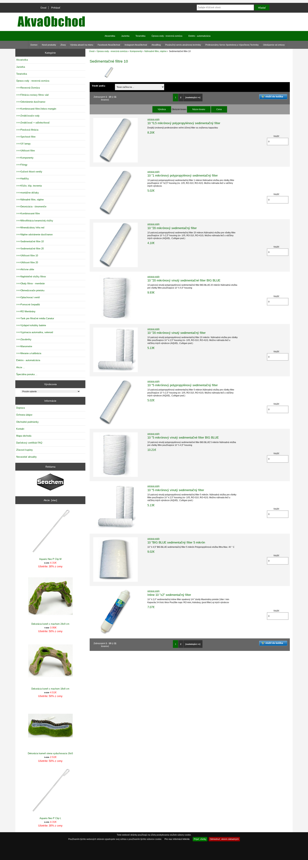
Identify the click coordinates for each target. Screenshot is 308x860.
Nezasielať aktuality (26, 456)
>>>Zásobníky (23, 339)
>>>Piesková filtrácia (27, 129)
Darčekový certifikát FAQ (29, 442)
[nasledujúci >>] (192, 97)
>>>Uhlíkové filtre (25, 150)
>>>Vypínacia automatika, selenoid (34, 332)
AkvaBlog (156, 45)
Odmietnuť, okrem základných (224, 839)
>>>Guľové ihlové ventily (29, 171)
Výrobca (162, 109)
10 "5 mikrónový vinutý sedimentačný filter (175, 490)
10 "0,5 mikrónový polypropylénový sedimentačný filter (183, 123)
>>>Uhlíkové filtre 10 (27, 255)
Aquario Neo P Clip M (50, 559)
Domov (33, 45)
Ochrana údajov (24, 414)
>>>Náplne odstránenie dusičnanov (34, 234)
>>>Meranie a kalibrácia (28, 353)
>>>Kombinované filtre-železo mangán (36, 108)
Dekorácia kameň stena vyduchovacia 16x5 (50, 753)
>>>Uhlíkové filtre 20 (27, 262)
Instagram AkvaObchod (136, 45)
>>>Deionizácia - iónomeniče (31, 206)
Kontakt (20, 429)
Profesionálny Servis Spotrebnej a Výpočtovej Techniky (232, 45)
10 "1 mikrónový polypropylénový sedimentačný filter (182, 175)
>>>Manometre (24, 346)
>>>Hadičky (22, 178)
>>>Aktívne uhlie (25, 269)
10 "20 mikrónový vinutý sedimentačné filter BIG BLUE (183, 280)
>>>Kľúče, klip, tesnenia (29, 185)
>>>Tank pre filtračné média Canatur (35, 318)
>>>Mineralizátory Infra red (30, 227)
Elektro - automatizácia (199, 36)
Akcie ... (20, 367)
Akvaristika (110, 36)
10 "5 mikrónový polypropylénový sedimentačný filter (182, 385)
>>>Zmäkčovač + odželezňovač (33, 122)
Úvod (43, 7)
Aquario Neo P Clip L (50, 818)
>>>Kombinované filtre (28, 213)
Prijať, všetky (200, 839)
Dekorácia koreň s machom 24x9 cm (50, 624)
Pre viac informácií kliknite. (177, 839)
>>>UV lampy (23, 143)
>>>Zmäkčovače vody (28, 115)
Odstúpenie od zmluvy (274, 45)
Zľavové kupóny (24, 450)
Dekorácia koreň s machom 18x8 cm (50, 688)
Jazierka (125, 36)
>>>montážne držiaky (27, 192)
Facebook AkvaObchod (109, 45)
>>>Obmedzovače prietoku (30, 290)
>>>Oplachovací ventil (28, 297)
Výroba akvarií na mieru (81, 45)
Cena (219, 109)
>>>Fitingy (21, 164)
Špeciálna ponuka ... (26, 374)
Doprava (20, 407)
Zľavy (63, 45)
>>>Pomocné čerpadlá (28, 304)
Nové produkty (49, 45)
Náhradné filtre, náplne (155, 51)
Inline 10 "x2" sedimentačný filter (169, 595)
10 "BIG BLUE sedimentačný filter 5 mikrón (176, 542)
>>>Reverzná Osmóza (28, 87)
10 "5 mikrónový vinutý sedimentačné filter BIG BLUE (183, 437)
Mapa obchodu (23, 435)
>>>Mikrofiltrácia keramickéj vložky (34, 220)
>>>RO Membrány (25, 311)
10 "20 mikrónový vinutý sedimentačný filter (176, 333)
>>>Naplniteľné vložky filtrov (31, 276)
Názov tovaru (198, 109)
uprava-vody (153, 119)
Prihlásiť (55, 7)
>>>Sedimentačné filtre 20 (30, 248)
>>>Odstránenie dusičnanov (30, 101)
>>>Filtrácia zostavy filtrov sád (32, 95)
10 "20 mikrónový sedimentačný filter (172, 228)
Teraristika (140, 36)
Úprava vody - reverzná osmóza (112, 51)
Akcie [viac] (50, 500)
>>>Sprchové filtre (25, 136)
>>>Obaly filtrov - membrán (30, 283)
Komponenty (136, 51)
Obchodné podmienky (27, 422)
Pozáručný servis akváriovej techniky (183, 45)
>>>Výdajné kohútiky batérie (31, 325)
